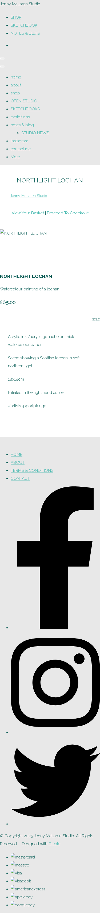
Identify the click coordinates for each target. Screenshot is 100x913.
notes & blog (22, 125)
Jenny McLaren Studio (28, 196)
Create (54, 843)
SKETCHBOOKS (25, 109)
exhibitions (20, 117)
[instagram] (55, 732)
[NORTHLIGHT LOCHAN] (8, 249)
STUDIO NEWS (35, 133)
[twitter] (55, 824)
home (16, 77)
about (16, 85)
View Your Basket (28, 213)
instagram (19, 141)
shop (15, 93)
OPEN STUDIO (24, 101)
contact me (21, 149)
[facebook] (55, 627)
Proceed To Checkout (68, 213)
